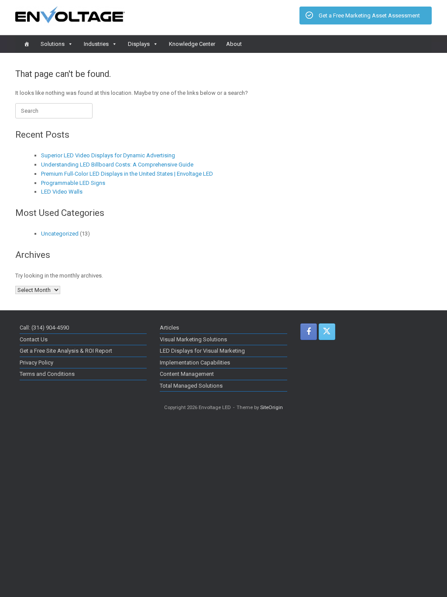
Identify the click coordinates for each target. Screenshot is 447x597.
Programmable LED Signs (73, 183)
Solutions (53, 44)
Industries (96, 44)
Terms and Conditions (47, 374)
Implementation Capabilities (195, 362)
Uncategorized (60, 233)
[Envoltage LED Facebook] (308, 331)
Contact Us (34, 339)
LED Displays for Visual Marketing (202, 350)
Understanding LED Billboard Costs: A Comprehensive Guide (117, 164)
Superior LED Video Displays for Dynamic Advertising (108, 155)
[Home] (27, 44)
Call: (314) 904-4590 (44, 327)
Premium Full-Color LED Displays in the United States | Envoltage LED (127, 173)
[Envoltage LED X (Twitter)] (327, 331)
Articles (169, 327)
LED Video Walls (62, 191)
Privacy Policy (36, 362)
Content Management (187, 374)
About (234, 44)
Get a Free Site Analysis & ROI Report (66, 350)
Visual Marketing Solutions (193, 339)
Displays (139, 44)
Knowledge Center (192, 44)
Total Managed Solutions (191, 385)
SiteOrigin (271, 407)
